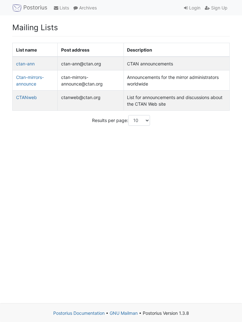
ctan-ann (25, 63)
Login (194, 7)
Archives (87, 7)
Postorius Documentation (79, 313)
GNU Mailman (124, 313)
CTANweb (26, 97)
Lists (63, 7)
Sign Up (219, 7)
